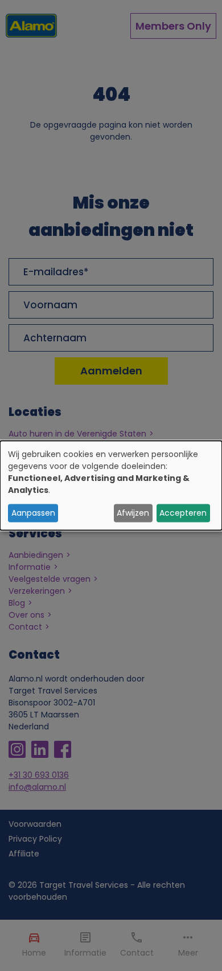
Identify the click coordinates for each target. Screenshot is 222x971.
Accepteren (183, 513)
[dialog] (111, 486)
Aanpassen (33, 513)
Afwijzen (133, 513)
